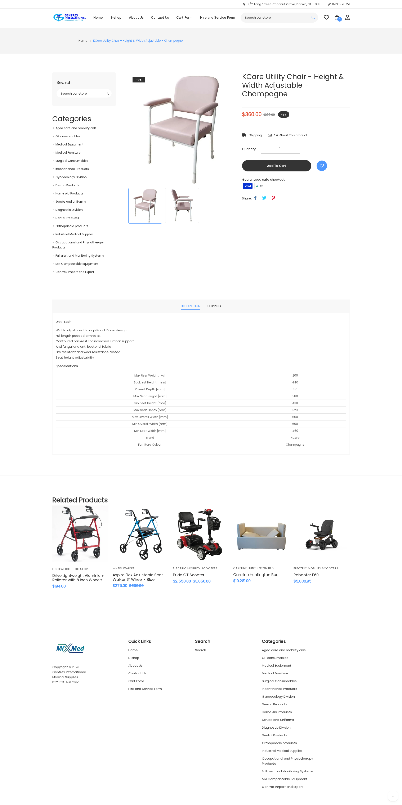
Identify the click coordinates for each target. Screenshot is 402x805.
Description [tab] (190, 306)
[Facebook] (255, 198)
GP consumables (67, 136)
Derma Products (67, 185)
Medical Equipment (69, 144)
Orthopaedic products (71, 226)
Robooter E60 (306, 574)
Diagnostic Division (69, 210)
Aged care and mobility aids (75, 128)
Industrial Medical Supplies (74, 234)
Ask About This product (290, 135)
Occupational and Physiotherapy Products (287, 761)
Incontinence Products (72, 169)
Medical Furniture (68, 152)
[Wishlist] (322, 166)
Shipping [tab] (214, 306)
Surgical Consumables (71, 161)
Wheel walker (124, 568)
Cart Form (184, 17)
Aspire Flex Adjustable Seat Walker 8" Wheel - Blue (138, 577)
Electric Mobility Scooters (195, 568)
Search (200, 650)
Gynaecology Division (71, 177)
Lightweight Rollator (70, 569)
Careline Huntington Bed (253, 568)
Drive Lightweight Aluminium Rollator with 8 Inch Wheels (78, 578)
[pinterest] (273, 198)
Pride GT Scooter (189, 574)
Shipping (255, 135)
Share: (247, 198)
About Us (136, 17)
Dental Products (67, 218)
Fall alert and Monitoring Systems (79, 255)
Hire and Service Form (217, 17)
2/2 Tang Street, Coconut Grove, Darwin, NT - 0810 (284, 4)
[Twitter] (264, 198)
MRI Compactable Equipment (76, 264)
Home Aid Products (69, 193)
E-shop (115, 17)
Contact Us (160, 17)
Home (98, 17)
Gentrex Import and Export (74, 272)
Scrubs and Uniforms (70, 201)
